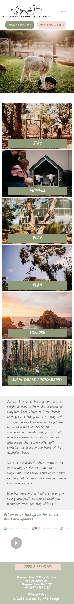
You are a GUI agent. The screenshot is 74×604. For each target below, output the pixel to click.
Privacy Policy (37, 594)
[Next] (69, 62)
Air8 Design (51, 599)
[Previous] (5, 62)
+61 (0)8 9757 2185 (37, 587)
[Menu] (63, 10)
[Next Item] (59, 542)
